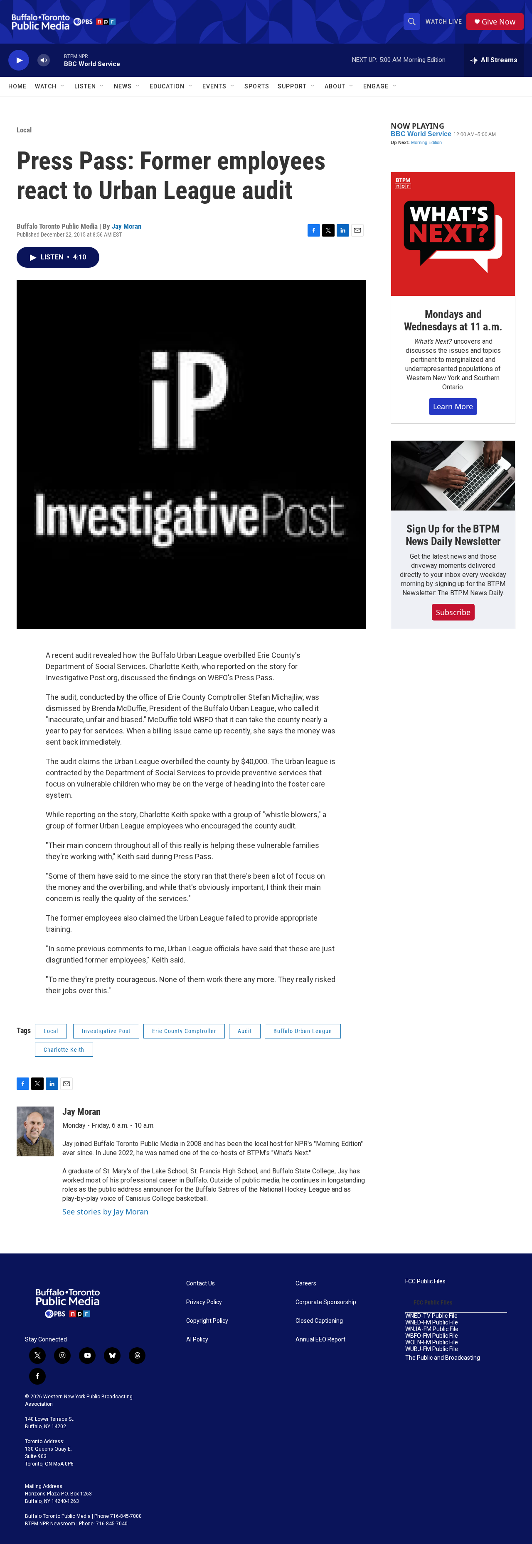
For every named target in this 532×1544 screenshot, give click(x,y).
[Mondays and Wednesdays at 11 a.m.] (453, 234)
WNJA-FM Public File (431, 1329)
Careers (306, 1283)
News (123, 86)
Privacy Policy (204, 1302)
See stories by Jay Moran (105, 1212)
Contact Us (200, 1283)
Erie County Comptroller (184, 1031)
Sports (256, 86)
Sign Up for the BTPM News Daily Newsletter (453, 535)
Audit (245, 1031)
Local (24, 130)
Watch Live (444, 21)
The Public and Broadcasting (442, 1358)
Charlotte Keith (64, 1049)
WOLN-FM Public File (431, 1342)
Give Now (498, 21)
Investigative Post (106, 1031)
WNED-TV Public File (431, 1316)
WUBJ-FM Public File (431, 1349)
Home (17, 86)
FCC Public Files (425, 1281)
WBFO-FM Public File (431, 1336)
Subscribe (453, 612)
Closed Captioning (319, 1321)
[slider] (57, 60)
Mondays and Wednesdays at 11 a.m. (453, 320)
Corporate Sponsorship (326, 1302)
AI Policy (197, 1339)
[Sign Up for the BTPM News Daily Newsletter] (453, 476)
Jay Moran (126, 226)
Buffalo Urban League (302, 1031)
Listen (85, 86)
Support (292, 86)
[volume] (44, 60)
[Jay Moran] (35, 1131)
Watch (46, 86)
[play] (18, 60)
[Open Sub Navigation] (62, 86)
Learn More (453, 406)
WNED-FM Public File (431, 1322)
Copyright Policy (207, 1321)
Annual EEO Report (320, 1339)
